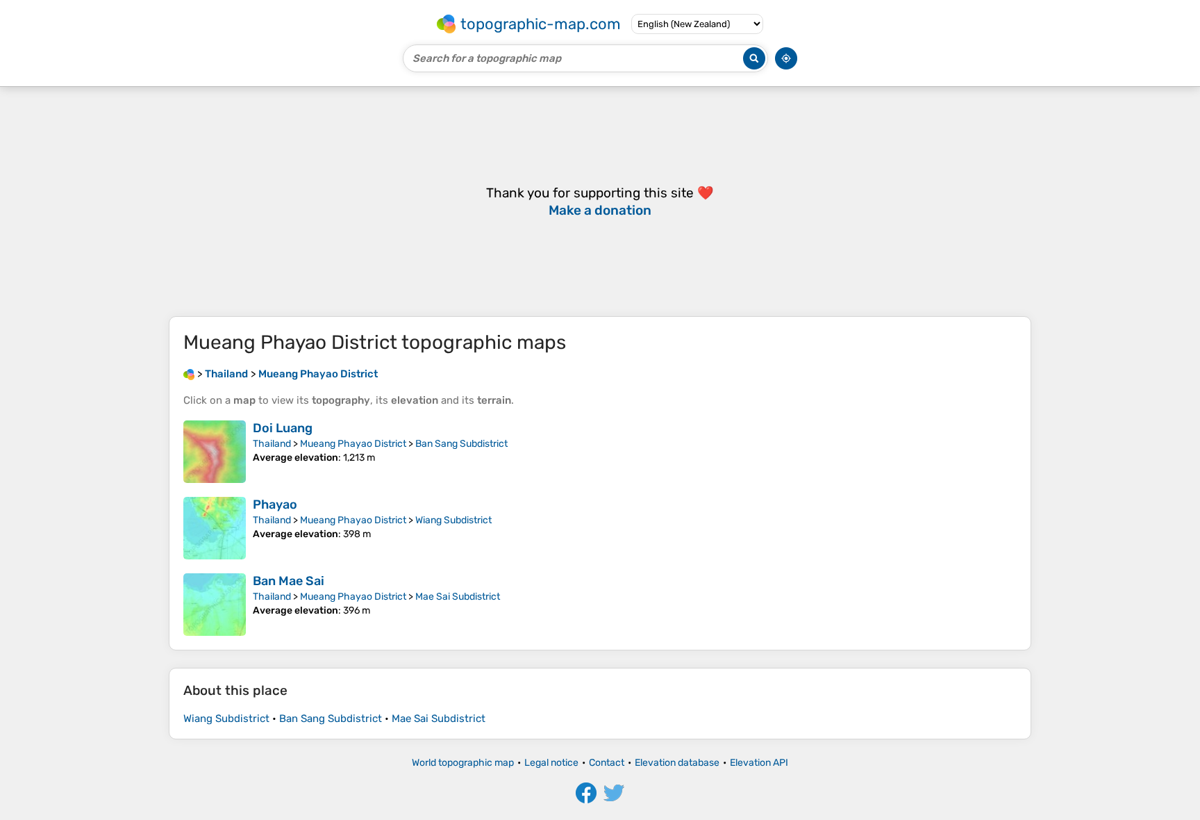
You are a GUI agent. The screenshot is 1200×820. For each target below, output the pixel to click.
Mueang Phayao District (353, 444)
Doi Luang (282, 428)
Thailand (272, 444)
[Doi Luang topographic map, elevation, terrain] (214, 451)
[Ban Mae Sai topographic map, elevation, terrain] (214, 604)
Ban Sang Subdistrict (461, 444)
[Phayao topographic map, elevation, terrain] (214, 528)
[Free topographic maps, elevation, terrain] (188, 374)
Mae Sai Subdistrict (457, 596)
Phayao (275, 504)
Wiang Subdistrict (453, 520)
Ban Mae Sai (288, 581)
